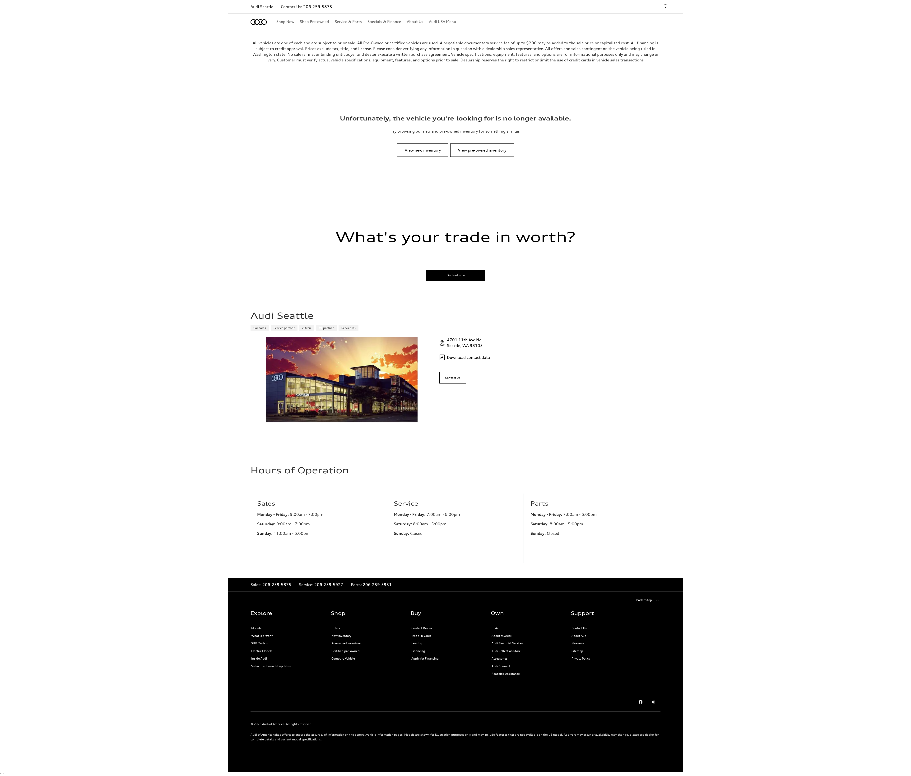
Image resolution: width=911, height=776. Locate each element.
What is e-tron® (262, 635)
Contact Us (579, 628)
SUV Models (259, 643)
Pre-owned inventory (346, 643)
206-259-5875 (317, 6)
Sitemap (577, 651)
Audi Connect (501, 666)
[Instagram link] (653, 702)
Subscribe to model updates (271, 666)
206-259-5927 (328, 584)
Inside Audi (259, 658)
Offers (335, 628)
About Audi (579, 635)
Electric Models (261, 651)
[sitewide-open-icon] (666, 7)
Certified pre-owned (345, 651)
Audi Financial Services (507, 643)
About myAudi (501, 635)
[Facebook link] (640, 702)
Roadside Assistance (506, 673)
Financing (418, 651)
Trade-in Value (421, 635)
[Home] (259, 22)
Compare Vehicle (343, 658)
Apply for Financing (425, 658)
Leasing (416, 643)
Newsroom (579, 643)
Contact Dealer (421, 628)
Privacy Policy (581, 658)
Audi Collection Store (506, 651)
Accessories (499, 658)
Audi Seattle (262, 6)
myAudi (497, 628)
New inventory (341, 635)
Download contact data (468, 357)
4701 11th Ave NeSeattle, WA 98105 (465, 342)
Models (256, 628)
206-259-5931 (377, 584)
